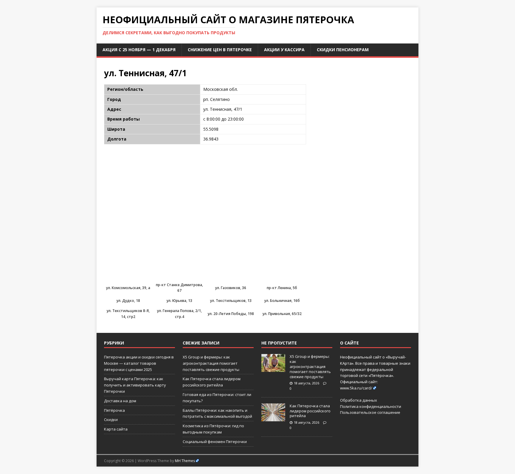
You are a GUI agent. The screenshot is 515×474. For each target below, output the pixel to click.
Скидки (111, 419)
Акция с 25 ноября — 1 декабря (139, 49)
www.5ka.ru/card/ (356, 388)
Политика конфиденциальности (370, 406)
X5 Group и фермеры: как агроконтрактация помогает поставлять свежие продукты (211, 363)
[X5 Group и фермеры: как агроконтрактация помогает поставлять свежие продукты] (273, 368)
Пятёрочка (114, 410)
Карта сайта (116, 429)
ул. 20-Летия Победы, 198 (231, 313)
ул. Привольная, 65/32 (282, 313)
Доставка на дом (120, 400)
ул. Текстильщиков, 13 (231, 300)
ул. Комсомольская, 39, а (128, 287)
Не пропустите (279, 343)
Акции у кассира (284, 49)
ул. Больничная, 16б (282, 300)
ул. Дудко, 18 (128, 300)
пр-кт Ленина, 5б (282, 287)
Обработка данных (358, 400)
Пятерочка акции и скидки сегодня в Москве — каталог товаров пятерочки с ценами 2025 (139, 363)
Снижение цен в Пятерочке (220, 49)
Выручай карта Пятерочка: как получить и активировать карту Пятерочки (135, 385)
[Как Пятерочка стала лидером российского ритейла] (273, 418)
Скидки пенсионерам (343, 49)
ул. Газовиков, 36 (230, 287)
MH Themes (185, 460)
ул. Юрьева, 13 (179, 300)
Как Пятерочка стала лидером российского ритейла (310, 411)
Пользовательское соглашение (370, 412)
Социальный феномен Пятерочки (215, 441)
